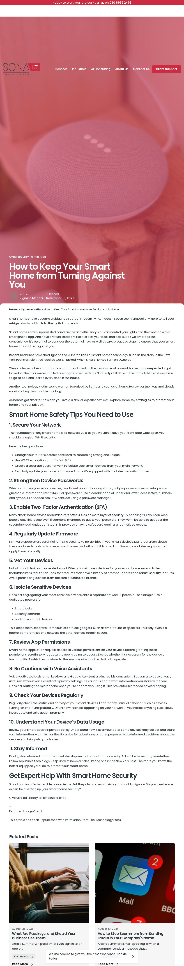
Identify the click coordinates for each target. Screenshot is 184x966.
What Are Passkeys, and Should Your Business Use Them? (44, 935)
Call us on (92, 3)
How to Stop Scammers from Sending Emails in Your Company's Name (130, 935)
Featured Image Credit (25, 811)
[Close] (133, 956)
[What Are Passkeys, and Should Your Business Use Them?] (49, 883)
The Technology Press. (105, 820)
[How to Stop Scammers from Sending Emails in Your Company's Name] (135, 883)
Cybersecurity (19, 257)
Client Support (166, 69)
